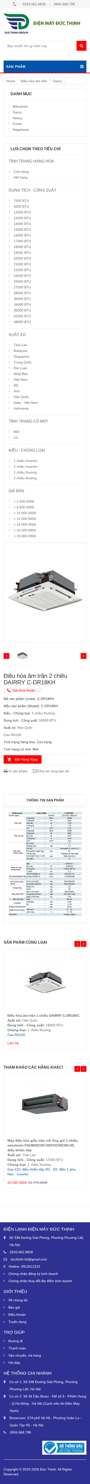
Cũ (16, 437)
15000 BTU (22, 229)
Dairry (17, 112)
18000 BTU (22, 247)
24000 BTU (22, 276)
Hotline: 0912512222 (24, 1266)
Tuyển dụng (17, 1322)
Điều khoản (17, 1314)
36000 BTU (22, 310)
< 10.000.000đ (25, 513)
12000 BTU (22, 212)
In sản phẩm (18, 771)
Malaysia (20, 351)
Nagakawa (21, 129)
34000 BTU (22, 304)
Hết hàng (21, 177)
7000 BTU (21, 201)
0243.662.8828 (34, 4)
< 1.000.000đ (24, 501)
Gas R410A (12, 735)
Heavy (17, 118)
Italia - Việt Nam (26, 403)
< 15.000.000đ (25, 524)
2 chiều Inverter (25, 466)
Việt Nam (21, 379)
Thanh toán (17, 1348)
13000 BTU (22, 218)
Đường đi (15, 1341)
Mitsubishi (20, 106)
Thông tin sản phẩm (45, 800)
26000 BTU (22, 281)
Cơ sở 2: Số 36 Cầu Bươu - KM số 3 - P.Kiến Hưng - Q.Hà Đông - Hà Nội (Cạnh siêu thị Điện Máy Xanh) (47, 1403)
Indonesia (21, 408)
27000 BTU (22, 287)
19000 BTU (22, 253)
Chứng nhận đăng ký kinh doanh (33, 1274)
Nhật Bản (21, 374)
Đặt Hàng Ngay (26, 759)
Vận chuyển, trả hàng (24, 1355)
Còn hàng (21, 172)
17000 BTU (22, 241)
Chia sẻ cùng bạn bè (53, 771)
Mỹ (16, 385)
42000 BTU (22, 316)
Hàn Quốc (21, 397)
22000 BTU (22, 270)
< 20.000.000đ (25, 530)
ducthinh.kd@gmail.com (29, 1259)
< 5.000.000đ (24, 507)
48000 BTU (22, 322)
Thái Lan (20, 345)
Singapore (21, 356)
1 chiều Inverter (25, 461)
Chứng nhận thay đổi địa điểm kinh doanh (40, 1281)
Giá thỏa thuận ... (25, 690)
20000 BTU (22, 258)
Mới (16, 432)
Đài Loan (20, 368)
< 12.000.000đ (25, 519)
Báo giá (14, 1307)
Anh (17, 391)
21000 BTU (22, 264)
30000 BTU (22, 299)
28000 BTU (22, 293)
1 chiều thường (25, 472)
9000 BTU (21, 206)
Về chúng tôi (17, 1300)
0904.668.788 (64, 4)
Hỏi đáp (14, 1363)
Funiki (17, 124)
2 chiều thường (25, 478)
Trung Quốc (23, 362)
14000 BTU (22, 224)
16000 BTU (22, 235)
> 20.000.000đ (25, 536)
